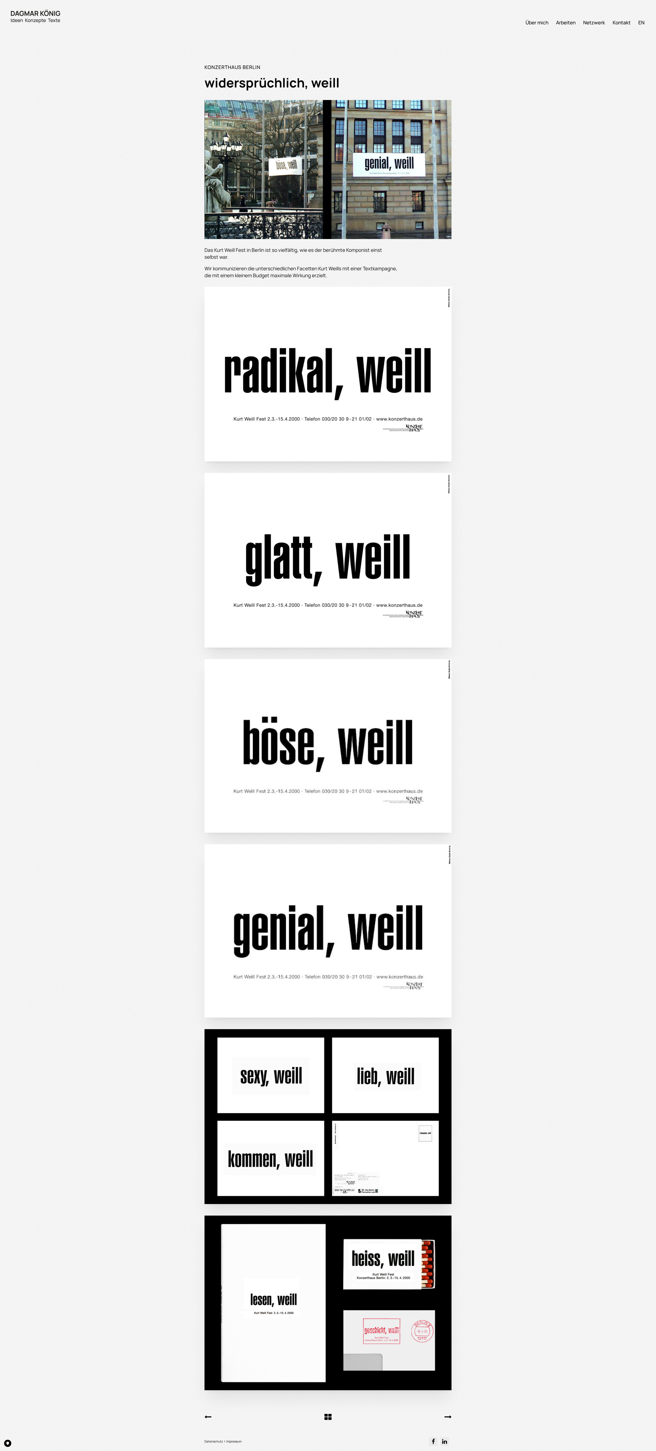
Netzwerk (594, 22)
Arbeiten (566, 22)
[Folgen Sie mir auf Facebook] (433, 1441)
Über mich (537, 22)
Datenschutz (213, 1441)
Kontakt (622, 22)
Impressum (234, 1441)
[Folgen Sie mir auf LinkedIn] (444, 1441)
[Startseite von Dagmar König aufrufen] (36, 16)
